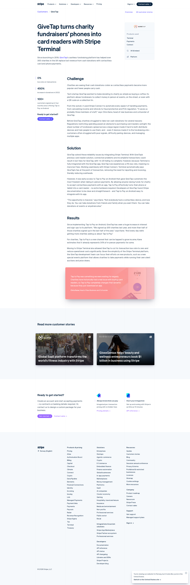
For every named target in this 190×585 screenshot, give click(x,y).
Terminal (70, 525)
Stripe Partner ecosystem (107, 533)
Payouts (70, 509)
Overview (129, 12)
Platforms (100, 485)
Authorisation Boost (74, 457)
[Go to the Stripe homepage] (40, 447)
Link (68, 497)
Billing (69, 460)
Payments (71, 506)
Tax (68, 522)
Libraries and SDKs (104, 557)
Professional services (105, 512)
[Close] (185, 573)
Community (130, 460)
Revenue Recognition (75, 515)
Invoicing (70, 491)
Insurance (100, 503)
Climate (70, 469)
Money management (104, 482)
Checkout (71, 466)
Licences (129, 475)
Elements (70, 482)
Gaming (100, 497)
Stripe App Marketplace (106, 530)
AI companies (102, 491)
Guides (129, 451)
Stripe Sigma (72, 519)
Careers (129, 496)
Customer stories (133, 454)
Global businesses (104, 472)
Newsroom (130, 499)
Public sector (102, 515)
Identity (70, 488)
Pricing (99, 4)
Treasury (70, 528)
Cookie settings (132, 481)
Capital (69, 463)
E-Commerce (102, 463)
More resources (132, 484)
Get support (131, 514)
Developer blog (103, 563)
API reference (132, 411)
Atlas (69, 454)
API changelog (102, 554)
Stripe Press (131, 502)
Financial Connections (75, 485)
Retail (99, 519)
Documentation (103, 545)
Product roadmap (133, 493)
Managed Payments (74, 500)
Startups (100, 454)
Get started (44, 416)
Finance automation (104, 469)
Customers (42, 11)
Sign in (130, 4)
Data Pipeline (72, 479)
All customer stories (144, 12)
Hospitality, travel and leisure (108, 500)
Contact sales (143, 4)
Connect (70, 472)
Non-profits (101, 509)
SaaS (99, 488)
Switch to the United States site (146, 579)
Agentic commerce (104, 457)
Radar (69, 512)
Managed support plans (135, 517)
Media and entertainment (106, 506)
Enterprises (101, 451)
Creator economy (103, 494)
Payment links (72, 503)
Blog (128, 457)
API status (101, 551)
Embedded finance (104, 466)
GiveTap (63, 57)
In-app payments (103, 475)
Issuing (69, 494)
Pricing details (103, 411)
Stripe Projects (102, 560)
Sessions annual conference (137, 463)
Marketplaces (102, 479)
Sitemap (129, 478)
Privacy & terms (132, 466)
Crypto (69, 475)
